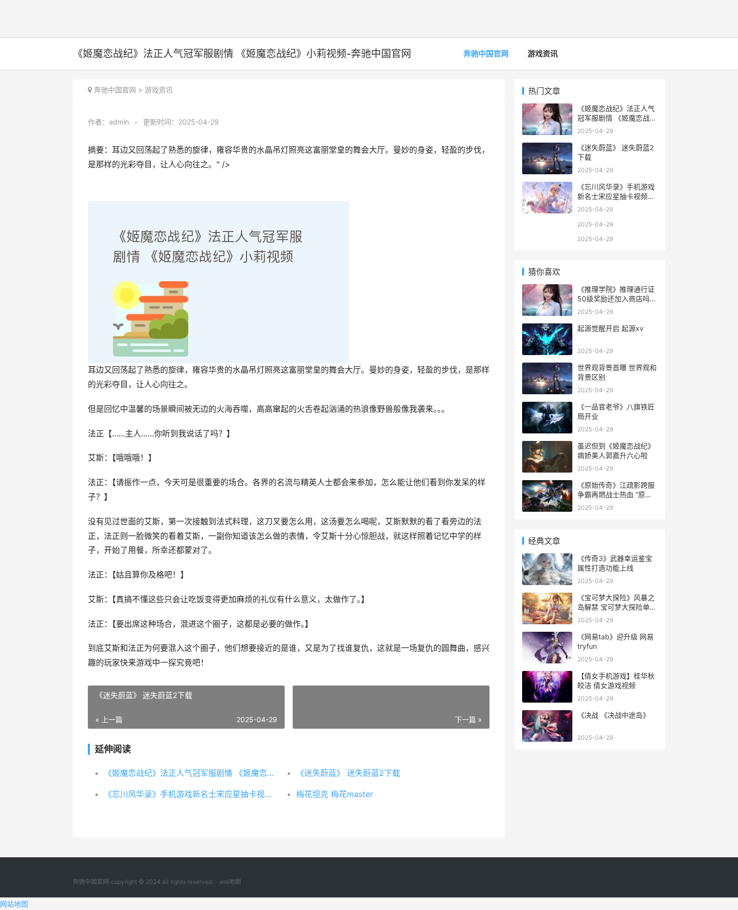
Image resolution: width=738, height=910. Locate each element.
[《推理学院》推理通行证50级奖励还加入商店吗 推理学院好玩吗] (547, 290)
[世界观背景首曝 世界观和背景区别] (547, 369)
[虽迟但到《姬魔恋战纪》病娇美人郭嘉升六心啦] (547, 447)
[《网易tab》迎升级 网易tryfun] (547, 638)
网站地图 (14, 903)
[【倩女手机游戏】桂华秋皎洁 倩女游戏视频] (547, 677)
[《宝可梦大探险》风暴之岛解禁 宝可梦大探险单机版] (547, 599)
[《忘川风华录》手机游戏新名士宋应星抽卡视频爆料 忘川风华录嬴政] (547, 188)
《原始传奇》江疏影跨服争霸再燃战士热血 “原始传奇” (616, 495)
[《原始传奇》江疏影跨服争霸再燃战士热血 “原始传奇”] (547, 486)
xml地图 (230, 881)
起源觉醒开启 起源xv (610, 328)
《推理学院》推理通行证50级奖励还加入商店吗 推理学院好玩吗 (616, 299)
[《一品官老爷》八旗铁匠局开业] (547, 408)
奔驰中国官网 (486, 53)
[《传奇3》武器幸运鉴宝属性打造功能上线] (547, 559)
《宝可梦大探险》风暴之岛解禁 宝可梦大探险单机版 (617, 607)
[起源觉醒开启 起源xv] (547, 329)
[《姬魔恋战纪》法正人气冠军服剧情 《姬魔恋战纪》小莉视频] (547, 109)
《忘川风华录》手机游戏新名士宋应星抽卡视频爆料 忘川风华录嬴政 (190, 794)
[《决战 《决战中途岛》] (547, 716)
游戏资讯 (543, 53)
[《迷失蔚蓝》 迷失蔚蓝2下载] (547, 149)
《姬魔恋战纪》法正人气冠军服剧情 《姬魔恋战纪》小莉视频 (190, 773)
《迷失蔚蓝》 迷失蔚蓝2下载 (348, 773)
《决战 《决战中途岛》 (613, 715)
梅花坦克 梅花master (334, 794)
